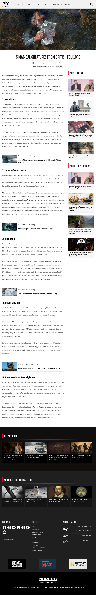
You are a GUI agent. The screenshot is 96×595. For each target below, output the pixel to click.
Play (46, 4)
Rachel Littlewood (48, 66)
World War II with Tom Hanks (61, 4)
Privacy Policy (36, 542)
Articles (17, 4)
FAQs (34, 537)
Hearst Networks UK (23, 588)
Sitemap (35, 545)
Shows (27, 4)
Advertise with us (37, 532)
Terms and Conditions (77, 588)
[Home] (5, 4)
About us (35, 527)
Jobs (33, 540)
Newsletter (35, 529)
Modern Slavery (37, 550)
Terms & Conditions (38, 548)
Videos (37, 4)
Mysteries (59, 66)
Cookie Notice (36, 535)
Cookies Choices (9, 539)
